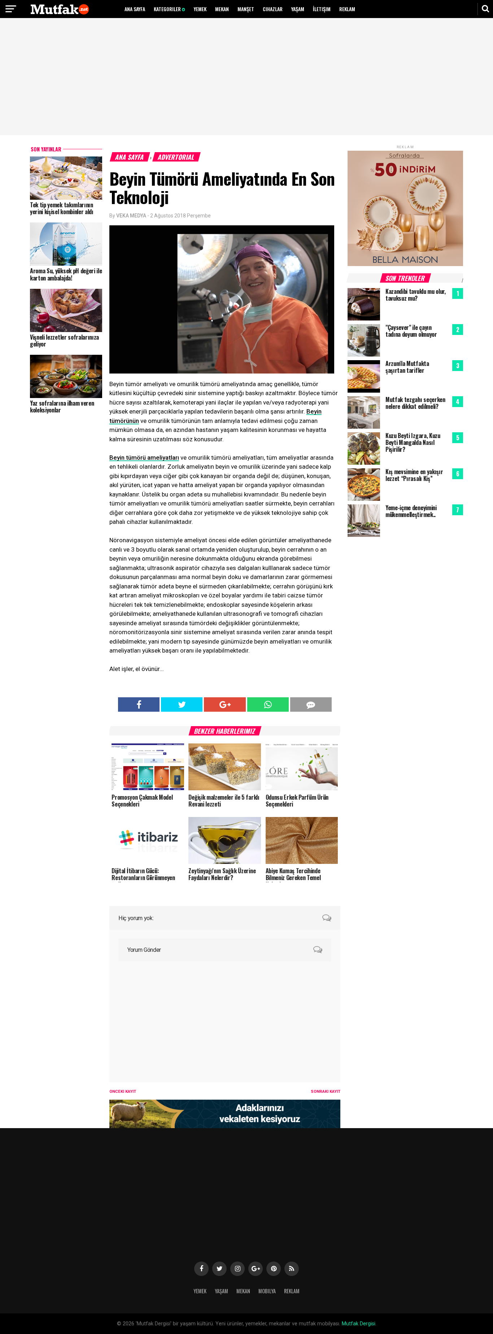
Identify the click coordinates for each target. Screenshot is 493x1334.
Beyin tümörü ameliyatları (144, 457)
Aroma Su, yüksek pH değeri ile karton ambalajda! (66, 274)
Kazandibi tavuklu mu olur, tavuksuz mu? (415, 294)
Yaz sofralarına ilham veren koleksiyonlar (62, 406)
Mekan (222, 9)
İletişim (322, 9)
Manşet (245, 9)
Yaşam (297, 9)
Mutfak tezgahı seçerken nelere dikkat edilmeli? (415, 403)
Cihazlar (273, 9)
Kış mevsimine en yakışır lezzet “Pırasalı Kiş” (414, 475)
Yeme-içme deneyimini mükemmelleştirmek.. (411, 511)
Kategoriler (168, 9)
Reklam (347, 9)
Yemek (200, 9)
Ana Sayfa (135, 9)
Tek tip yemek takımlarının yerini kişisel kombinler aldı (61, 208)
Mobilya (267, 1291)
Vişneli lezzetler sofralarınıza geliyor (64, 340)
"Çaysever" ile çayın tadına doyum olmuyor (411, 331)
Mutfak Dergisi (358, 1324)
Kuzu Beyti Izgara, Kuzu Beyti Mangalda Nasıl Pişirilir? (412, 442)
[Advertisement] (246, 77)
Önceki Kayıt (122, 1091)
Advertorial (176, 157)
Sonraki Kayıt (325, 1091)
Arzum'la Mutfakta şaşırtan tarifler (407, 367)
